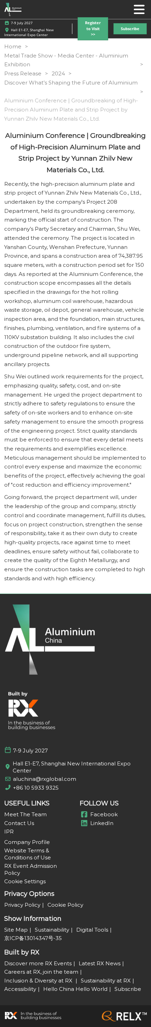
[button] (93, 28)
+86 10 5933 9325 (36, 787)
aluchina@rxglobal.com (44, 779)
